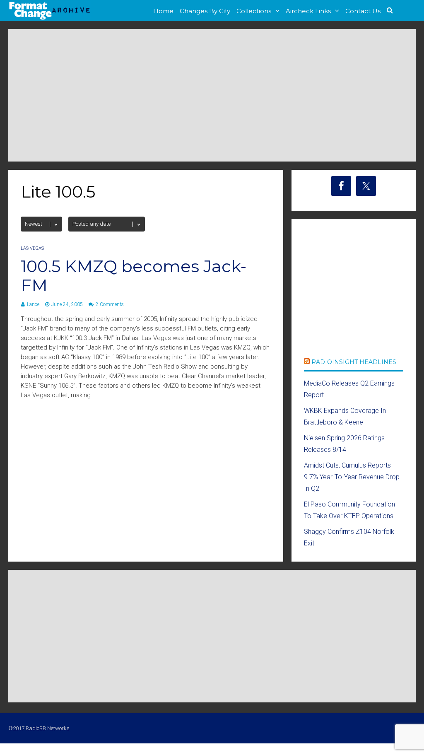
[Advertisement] (212, 95)
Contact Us (363, 11)
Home (163, 11)
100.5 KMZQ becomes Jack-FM (133, 275)
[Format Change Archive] (49, 18)
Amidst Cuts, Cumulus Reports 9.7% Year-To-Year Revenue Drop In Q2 (352, 476)
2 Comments (110, 304)
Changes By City (205, 11)
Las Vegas (32, 248)
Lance (33, 304)
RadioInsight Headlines (353, 362)
